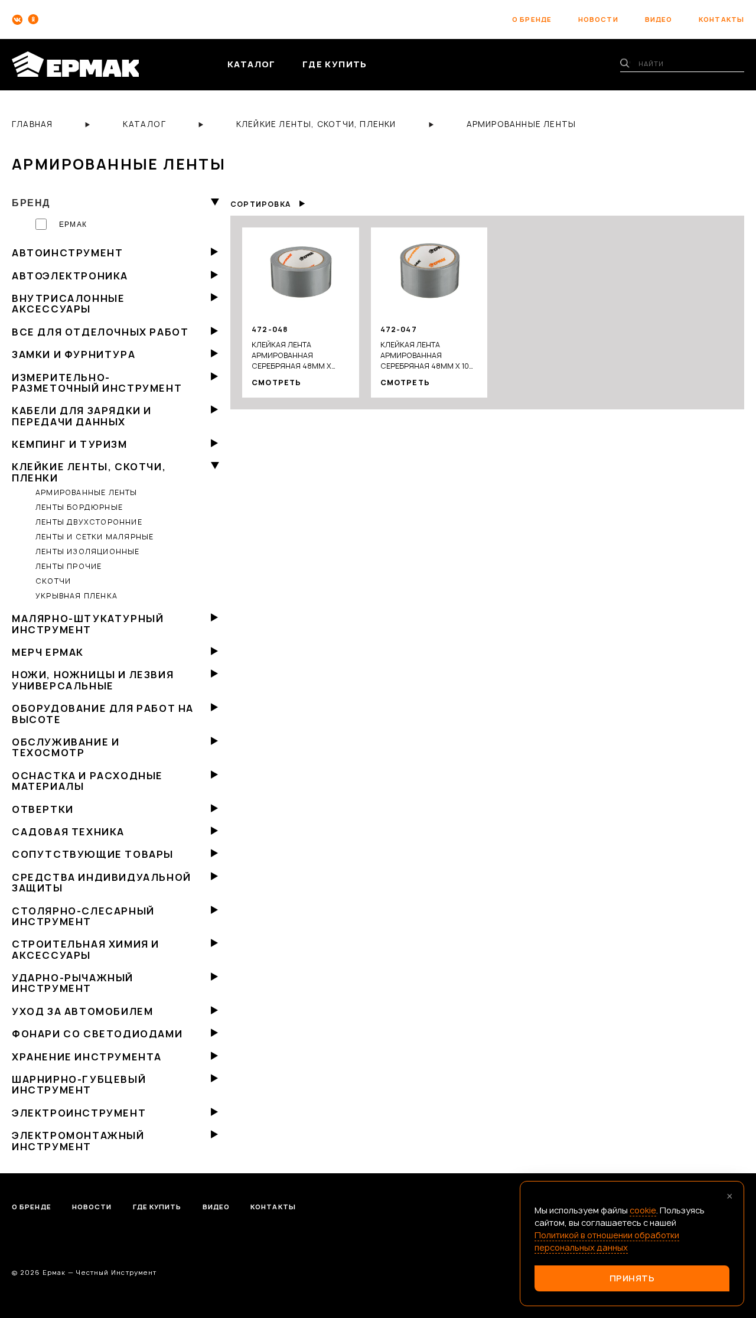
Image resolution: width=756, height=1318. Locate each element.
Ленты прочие (68, 566)
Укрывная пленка (76, 596)
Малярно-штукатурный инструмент (88, 624)
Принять (632, 1278)
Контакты (273, 1206)
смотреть (277, 382)
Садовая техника (68, 831)
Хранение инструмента (87, 1056)
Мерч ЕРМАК (48, 652)
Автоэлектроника (70, 275)
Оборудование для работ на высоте (103, 713)
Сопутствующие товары (93, 854)
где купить (334, 64)
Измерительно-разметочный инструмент (97, 383)
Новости (92, 1206)
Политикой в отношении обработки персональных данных (607, 1241)
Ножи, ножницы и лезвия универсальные (93, 680)
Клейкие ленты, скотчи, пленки (89, 472)
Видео (216, 1206)
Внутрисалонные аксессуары (68, 303)
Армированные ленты (86, 492)
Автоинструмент (67, 252)
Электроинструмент (79, 1113)
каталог (251, 64)
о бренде (532, 19)
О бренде (31, 1206)
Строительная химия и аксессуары (85, 949)
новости (598, 19)
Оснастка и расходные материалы (87, 781)
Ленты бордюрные (79, 507)
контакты (721, 19)
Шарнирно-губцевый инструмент (79, 1084)
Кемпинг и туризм (70, 444)
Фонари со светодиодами (97, 1033)
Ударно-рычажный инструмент (72, 983)
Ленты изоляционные (87, 551)
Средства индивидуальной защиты (101, 882)
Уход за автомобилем (82, 1011)
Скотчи (53, 581)
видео (659, 19)
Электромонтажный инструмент (78, 1141)
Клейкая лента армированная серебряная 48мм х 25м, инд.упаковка (291, 356)
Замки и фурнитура (73, 354)
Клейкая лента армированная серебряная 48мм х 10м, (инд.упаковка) (428, 356)
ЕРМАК (73, 224)
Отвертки (43, 809)
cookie (643, 1210)
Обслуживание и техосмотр (65, 747)
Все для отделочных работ (100, 332)
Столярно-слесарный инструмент (83, 916)
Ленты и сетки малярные (94, 537)
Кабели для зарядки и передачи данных (82, 416)
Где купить (157, 1206)
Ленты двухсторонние (88, 522)
